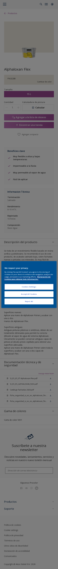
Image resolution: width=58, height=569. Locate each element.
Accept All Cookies (29, 294)
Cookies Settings (29, 287)
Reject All (29, 301)
